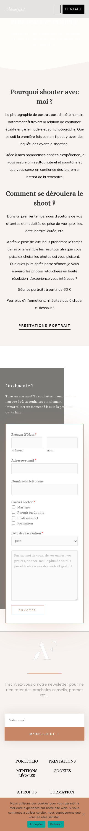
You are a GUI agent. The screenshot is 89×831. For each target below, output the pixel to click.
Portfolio (27, 761)
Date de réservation (27, 533)
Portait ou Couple (30, 512)
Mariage (23, 507)
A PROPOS (27, 792)
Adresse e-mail (24, 460)
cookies (62, 771)
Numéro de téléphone (27, 481)
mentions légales (26, 773)
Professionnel (27, 518)
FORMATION (62, 792)
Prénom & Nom (24, 434)
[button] (57, 9)
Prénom (17, 450)
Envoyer (28, 610)
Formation (25, 523)
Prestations (62, 761)
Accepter (36, 824)
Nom (50, 450)
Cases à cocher (23, 502)
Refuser (56, 824)
